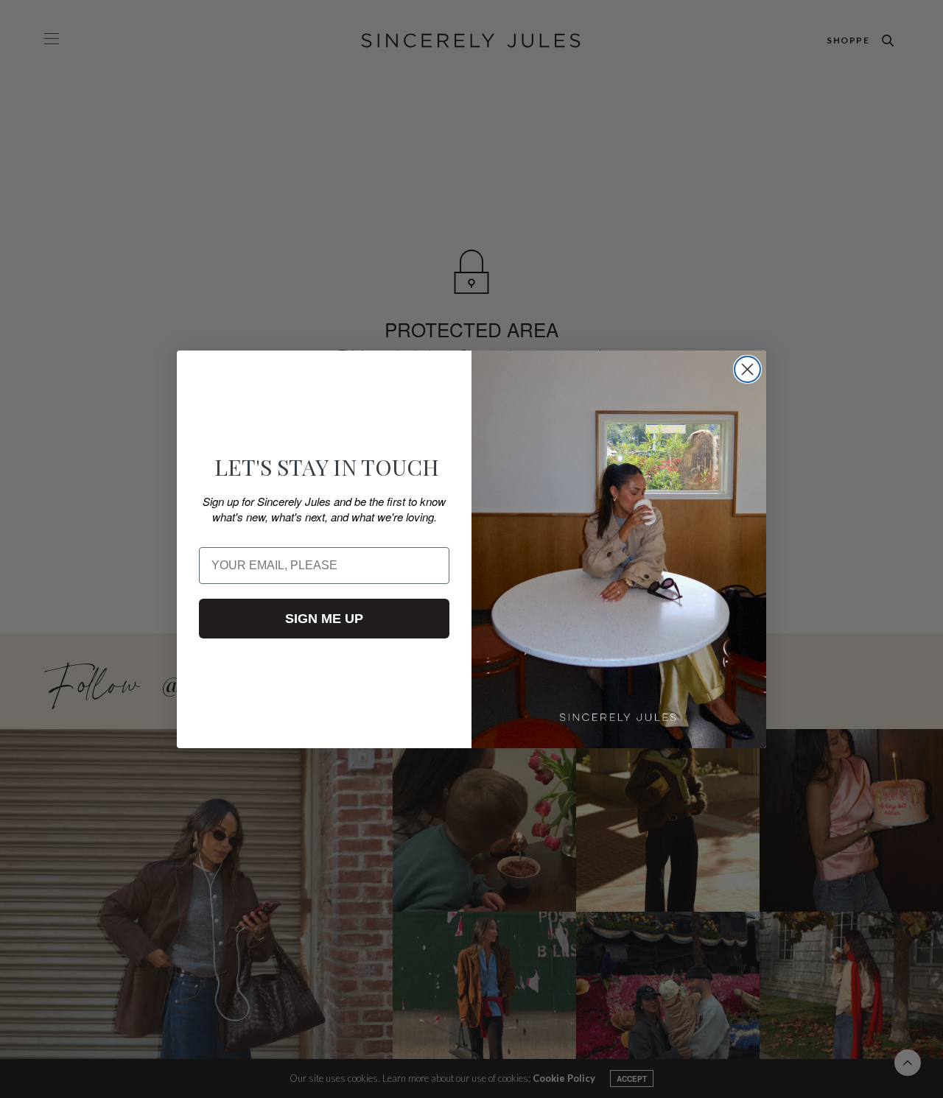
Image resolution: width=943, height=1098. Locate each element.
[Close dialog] (747, 369)
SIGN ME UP (324, 618)
